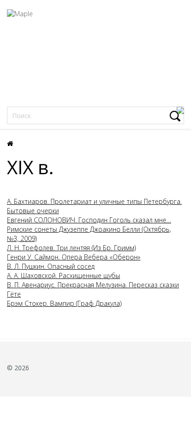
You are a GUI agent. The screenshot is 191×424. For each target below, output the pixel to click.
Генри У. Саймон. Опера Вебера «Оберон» (73, 257)
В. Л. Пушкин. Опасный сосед (51, 266)
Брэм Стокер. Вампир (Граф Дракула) (64, 303)
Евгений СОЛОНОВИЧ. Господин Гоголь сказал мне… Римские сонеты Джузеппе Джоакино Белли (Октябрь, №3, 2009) (89, 229)
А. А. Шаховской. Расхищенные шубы (63, 275)
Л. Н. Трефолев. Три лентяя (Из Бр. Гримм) (71, 247)
